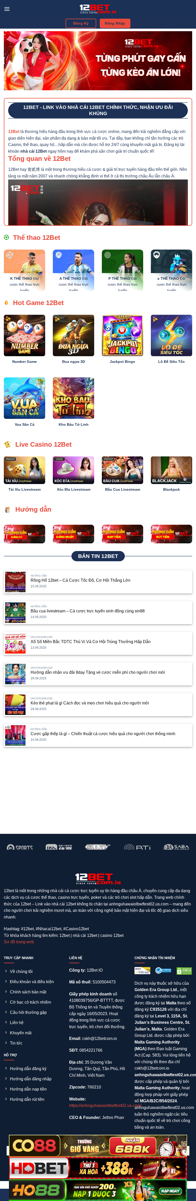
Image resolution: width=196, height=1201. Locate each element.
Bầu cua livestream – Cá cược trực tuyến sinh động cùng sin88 (88, 611)
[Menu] (7, 9)
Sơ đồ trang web (19, 942)
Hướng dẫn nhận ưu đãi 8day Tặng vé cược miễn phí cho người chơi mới (98, 672)
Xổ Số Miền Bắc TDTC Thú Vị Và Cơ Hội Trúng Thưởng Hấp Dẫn (91, 641)
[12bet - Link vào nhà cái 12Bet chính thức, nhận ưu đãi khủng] (98, 9)
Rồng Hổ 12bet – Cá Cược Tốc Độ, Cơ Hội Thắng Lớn (80, 580)
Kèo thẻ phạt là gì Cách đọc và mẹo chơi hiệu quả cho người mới (90, 703)
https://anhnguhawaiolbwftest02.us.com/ (105, 1105)
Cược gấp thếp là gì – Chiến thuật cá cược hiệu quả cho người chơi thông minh (103, 734)
